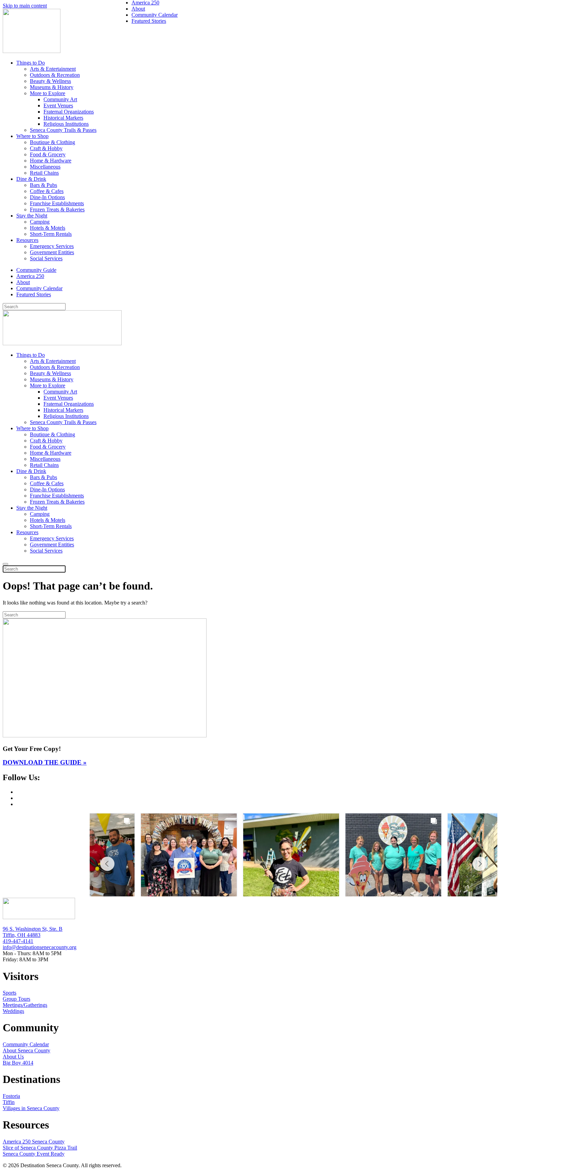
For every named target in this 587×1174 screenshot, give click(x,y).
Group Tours (16, 999)
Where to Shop (32, 136)
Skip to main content (25, 5)
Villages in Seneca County (31, 1108)
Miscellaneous (45, 167)
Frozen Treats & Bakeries (57, 209)
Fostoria (11, 1096)
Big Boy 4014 (18, 1063)
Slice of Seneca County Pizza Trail (40, 1148)
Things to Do (30, 63)
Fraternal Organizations (68, 112)
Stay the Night (31, 215)
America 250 (30, 276)
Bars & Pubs (43, 185)
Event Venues (58, 105)
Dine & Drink (31, 179)
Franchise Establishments (57, 203)
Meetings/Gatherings (25, 1005)
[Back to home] (31, 51)
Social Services (46, 258)
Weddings (13, 1011)
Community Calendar (39, 288)
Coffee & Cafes (47, 191)
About (23, 282)
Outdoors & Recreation (55, 75)
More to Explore (47, 93)
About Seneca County (26, 1050)
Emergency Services (52, 246)
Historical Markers (63, 118)
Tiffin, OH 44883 (21, 935)
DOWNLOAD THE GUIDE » (45, 762)
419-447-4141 (18, 941)
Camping (40, 222)
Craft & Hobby (46, 148)
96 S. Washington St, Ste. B (33, 929)
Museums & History (51, 87)
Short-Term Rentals (51, 234)
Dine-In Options (47, 197)
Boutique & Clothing (52, 142)
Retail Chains (44, 173)
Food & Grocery (48, 154)
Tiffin (9, 1102)
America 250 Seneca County (34, 1141)
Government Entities (52, 252)
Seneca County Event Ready (34, 1154)
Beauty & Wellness (50, 81)
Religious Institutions (66, 124)
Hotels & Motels (47, 228)
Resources (27, 240)
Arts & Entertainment (53, 69)
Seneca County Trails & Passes (63, 130)
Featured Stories (33, 294)
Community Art (60, 99)
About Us (13, 1056)
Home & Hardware (50, 160)
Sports (9, 993)
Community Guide (36, 270)
